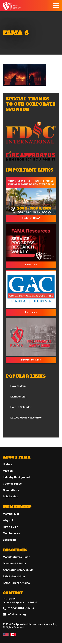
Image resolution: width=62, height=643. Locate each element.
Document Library (14, 563)
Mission (8, 471)
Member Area (11, 533)
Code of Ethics (12, 484)
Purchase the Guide (31, 360)
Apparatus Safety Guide (18, 570)
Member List (18, 396)
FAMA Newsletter (14, 576)
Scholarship (10, 496)
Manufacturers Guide (16, 557)
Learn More (31, 264)
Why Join (8, 520)
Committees (11, 490)
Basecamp (9, 540)
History (7, 464)
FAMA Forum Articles (16, 583)
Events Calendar (20, 407)
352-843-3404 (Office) (20, 608)
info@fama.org (16, 614)
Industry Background (16, 477)
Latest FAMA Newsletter (26, 417)
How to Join (18, 386)
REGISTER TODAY (31, 218)
